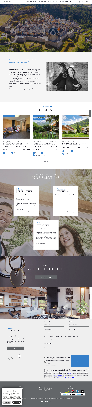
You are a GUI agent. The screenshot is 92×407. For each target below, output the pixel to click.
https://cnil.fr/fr (70, 373)
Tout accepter (16, 402)
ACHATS (23, 1)
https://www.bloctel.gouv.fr (58, 375)
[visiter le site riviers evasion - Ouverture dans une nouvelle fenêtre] (77, 391)
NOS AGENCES (48, 1)
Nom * (47, 321)
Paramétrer (7, 402)
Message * (49, 343)
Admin (60, 398)
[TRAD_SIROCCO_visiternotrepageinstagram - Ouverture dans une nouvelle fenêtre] (12, 358)
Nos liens (62, 398)
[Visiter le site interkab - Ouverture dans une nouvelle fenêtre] (64, 392)
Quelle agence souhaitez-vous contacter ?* (61, 336)
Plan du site (50, 398)
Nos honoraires (45, 398)
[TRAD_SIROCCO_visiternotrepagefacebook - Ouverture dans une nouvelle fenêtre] (8, 358)
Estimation (42, 1)
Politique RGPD (67, 398)
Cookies (71, 398)
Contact (90, 113)
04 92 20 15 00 (12, 336)
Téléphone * (49, 329)
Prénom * (73, 321)
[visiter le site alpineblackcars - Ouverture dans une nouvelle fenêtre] (82, 391)
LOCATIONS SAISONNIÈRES (31, 1)
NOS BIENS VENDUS (66, 1)
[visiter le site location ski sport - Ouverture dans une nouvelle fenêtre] (72, 391)
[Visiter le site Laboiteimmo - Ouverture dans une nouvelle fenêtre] (46, 403)
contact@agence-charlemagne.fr (15, 339)
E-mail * (73, 329)
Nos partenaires (57, 1)
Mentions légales (55, 398)
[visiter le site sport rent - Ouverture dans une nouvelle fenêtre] (73, 394)
